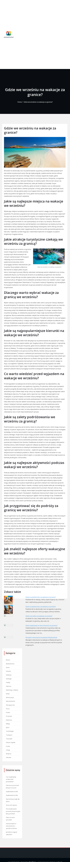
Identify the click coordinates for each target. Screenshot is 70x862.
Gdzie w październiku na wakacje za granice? (41, 597)
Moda (7, 694)
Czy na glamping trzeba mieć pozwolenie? (11, 779)
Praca (7, 709)
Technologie (10, 731)
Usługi (8, 750)
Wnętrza (8, 754)
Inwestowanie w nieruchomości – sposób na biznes (11, 826)
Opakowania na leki (12, 791)
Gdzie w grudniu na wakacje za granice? (39, 616)
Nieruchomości (10, 701)
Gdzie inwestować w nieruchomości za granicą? (42, 625)
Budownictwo (10, 664)
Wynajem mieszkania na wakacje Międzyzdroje (41, 637)
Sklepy (8, 724)
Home (19, 102)
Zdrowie (8, 757)
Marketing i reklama (12, 690)
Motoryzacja (10, 697)
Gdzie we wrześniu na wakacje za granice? (38, 102)
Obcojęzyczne (10, 705)
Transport (9, 735)
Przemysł (9, 716)
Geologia (8, 679)
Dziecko (8, 671)
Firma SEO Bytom (11, 805)
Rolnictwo (9, 720)
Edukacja (8, 675)
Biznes (8, 660)
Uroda (8, 746)
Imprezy (8, 686)
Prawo (8, 712)
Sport (7, 727)
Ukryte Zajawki (10, 742)
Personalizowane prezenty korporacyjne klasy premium (13, 811)
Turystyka (9, 739)
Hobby (8, 682)
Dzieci (8, 667)
